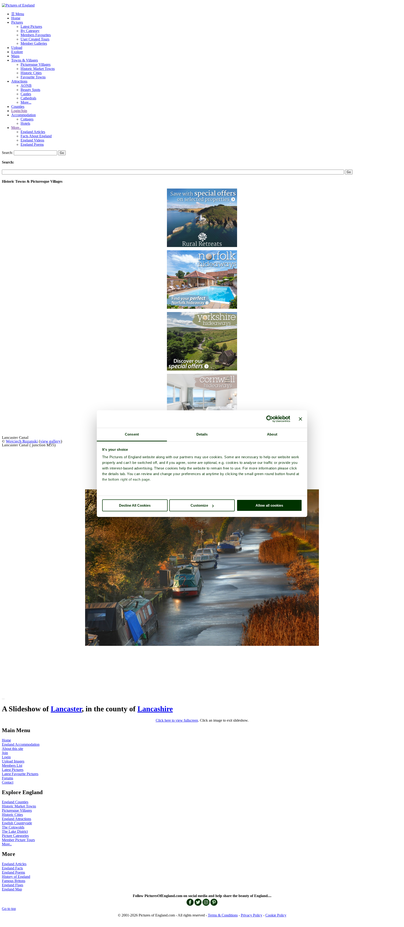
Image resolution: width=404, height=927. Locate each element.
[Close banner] (300, 419)
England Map (12, 889)
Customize (199, 505)
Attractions (19, 81)
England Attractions (16, 819)
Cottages (27, 119)
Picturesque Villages (35, 64)
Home (15, 18)
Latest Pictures (31, 27)
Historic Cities (31, 73)
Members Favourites (36, 35)
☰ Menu (17, 14)
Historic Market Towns (38, 69)
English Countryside (17, 823)
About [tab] (272, 434)
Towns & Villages (24, 60)
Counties (17, 107)
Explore (17, 52)
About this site (12, 749)
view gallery (50, 441)
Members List (12, 765)
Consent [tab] (132, 434)
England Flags (12, 885)
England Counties (15, 802)
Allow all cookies (269, 505)
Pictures (17, 22)
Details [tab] (202, 434)
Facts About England (36, 136)
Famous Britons (13, 881)
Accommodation (23, 115)
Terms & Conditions (223, 915)
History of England (16, 877)
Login (6, 757)
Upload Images (13, 761)
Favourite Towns (33, 77)
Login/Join (19, 111)
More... (26, 102)
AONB (26, 85)
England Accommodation (21, 744)
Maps (15, 56)
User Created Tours (35, 39)
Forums (7, 778)
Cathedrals (28, 98)
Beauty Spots (30, 90)
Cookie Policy (275, 915)
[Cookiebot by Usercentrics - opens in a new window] (269, 418)
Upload (16, 48)
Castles (26, 94)
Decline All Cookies (135, 505)
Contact (7, 782)
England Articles (33, 132)
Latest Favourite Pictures (20, 774)
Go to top (9, 909)
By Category (30, 31)
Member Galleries (34, 43)
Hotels (25, 123)
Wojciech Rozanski (22, 441)
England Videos (32, 140)
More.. (16, 128)
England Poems (32, 144)
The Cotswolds (13, 827)
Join (5, 753)
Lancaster (66, 709)
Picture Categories (15, 836)
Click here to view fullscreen (177, 720)
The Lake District (15, 831)
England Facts (12, 868)
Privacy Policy (251, 915)
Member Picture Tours (18, 840)
